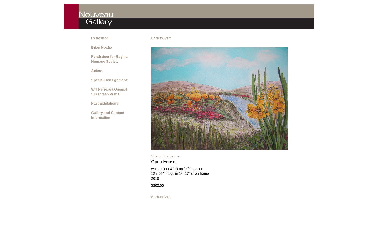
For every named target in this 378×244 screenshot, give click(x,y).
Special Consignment (109, 80)
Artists (96, 71)
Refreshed (99, 38)
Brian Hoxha (101, 47)
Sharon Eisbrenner (165, 156)
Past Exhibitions (104, 103)
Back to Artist (161, 38)
